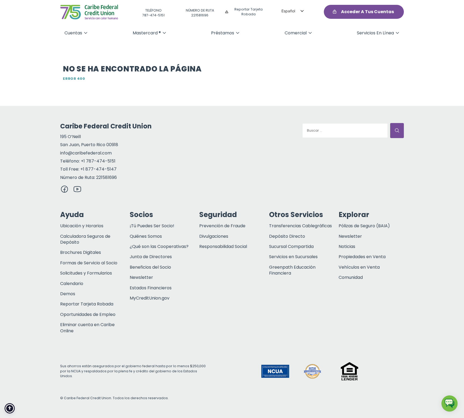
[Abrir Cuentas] (86, 32)
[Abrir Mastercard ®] (164, 32)
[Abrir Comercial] (310, 32)
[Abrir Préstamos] (237, 32)
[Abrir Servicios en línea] (397, 32)
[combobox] (345, 130)
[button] (386, 371)
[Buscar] (397, 130)
